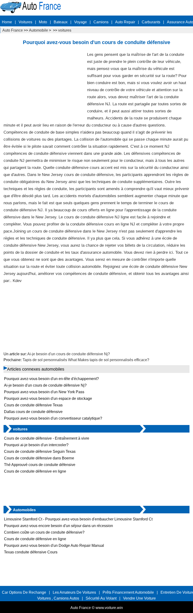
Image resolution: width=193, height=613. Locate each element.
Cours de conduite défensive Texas (33, 405)
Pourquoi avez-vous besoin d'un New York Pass (44, 392)
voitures (64, 30)
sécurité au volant (101, 598)
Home (7, 22)
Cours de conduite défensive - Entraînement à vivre (46, 438)
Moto (43, 22)
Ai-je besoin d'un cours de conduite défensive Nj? (68, 354)
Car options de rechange (24, 592)
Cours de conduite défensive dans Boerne (39, 458)
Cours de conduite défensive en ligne (35, 471)
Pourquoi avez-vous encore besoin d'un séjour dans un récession (58, 526)
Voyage (80, 22)
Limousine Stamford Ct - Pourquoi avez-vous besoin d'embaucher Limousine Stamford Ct (78, 519)
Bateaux (61, 22)
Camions (101, 22)
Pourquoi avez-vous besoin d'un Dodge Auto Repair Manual (54, 546)
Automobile (38, 30)
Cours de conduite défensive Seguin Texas (40, 452)
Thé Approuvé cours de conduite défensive (39, 465)
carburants (151, 22)
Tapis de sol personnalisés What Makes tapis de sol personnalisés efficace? (86, 360)
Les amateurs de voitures (74, 592)
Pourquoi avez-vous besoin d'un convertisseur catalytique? (53, 418)
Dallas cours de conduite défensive (33, 412)
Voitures (25, 22)
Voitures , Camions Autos (58, 598)
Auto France (12, 30)
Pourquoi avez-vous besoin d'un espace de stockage (48, 398)
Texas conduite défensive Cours (30, 552)
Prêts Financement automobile (128, 592)
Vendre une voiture (139, 598)
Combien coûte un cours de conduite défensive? (44, 532)
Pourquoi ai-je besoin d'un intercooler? (36, 445)
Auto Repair (125, 22)
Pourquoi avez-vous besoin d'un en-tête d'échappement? (51, 379)
